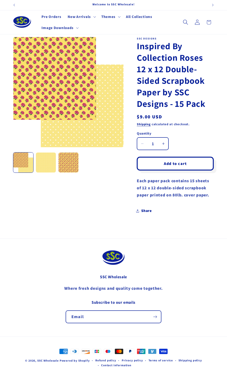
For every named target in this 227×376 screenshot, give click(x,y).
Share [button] (146, 210)
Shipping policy (190, 360)
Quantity (144, 133)
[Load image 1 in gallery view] (23, 162)
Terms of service (161, 360)
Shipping (144, 124)
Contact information (116, 365)
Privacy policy (132, 360)
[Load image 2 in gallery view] (46, 162)
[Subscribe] (155, 316)
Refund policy (105, 360)
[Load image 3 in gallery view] (68, 162)
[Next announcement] (213, 5)
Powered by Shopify (75, 360)
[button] (81, 16)
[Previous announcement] (14, 5)
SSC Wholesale (48, 360)
